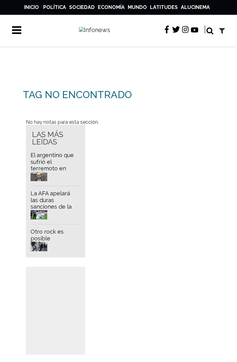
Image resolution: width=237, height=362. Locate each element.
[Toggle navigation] (14, 30)
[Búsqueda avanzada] (222, 30)
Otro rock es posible (47, 235)
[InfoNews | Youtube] (194, 30)
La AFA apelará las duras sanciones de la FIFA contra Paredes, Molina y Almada (54, 210)
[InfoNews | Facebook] (167, 30)
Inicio (31, 7)
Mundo (137, 7)
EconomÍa (111, 7)
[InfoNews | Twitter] (176, 30)
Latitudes (164, 7)
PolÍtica (54, 7)
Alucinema (195, 7)
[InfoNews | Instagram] (185, 30)
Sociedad (82, 7)
